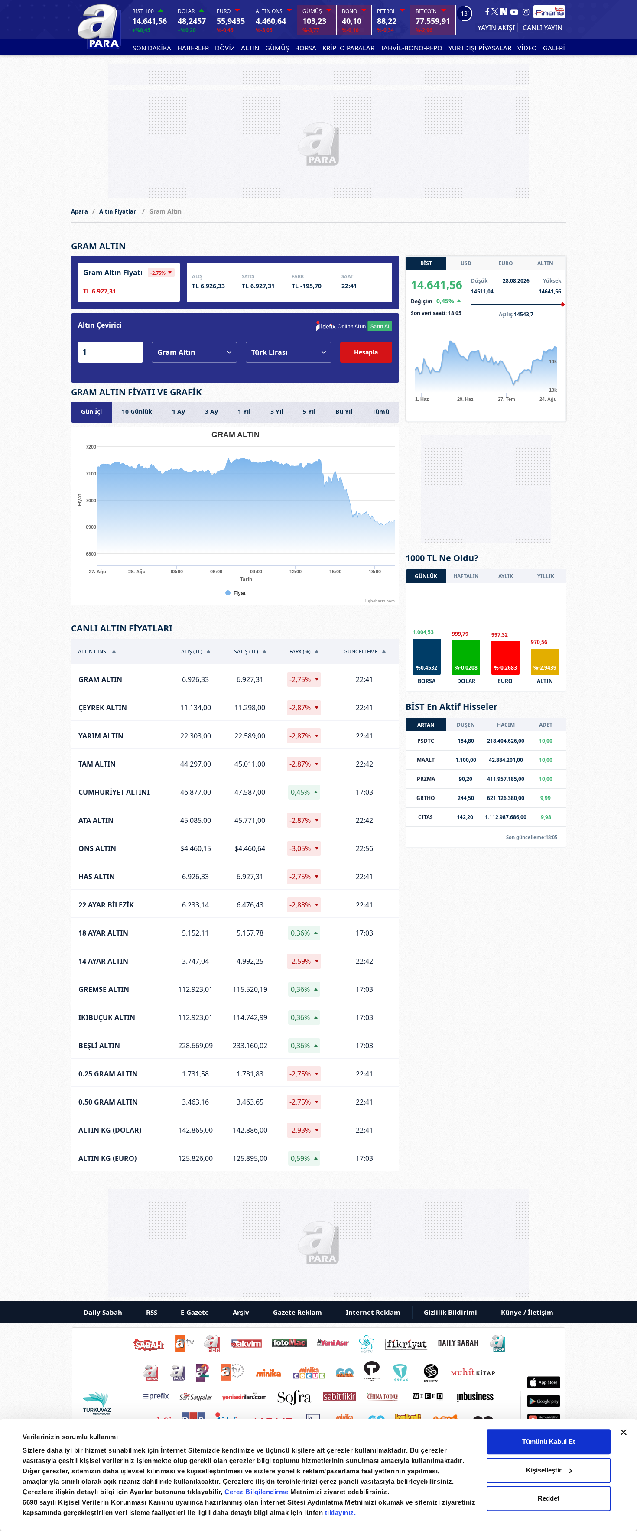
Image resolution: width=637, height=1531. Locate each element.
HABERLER (193, 47)
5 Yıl (309, 411)
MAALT (426, 760)
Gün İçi (91, 411)
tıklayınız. (340, 1512)
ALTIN (250, 47)
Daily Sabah (103, 1312)
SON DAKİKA (152, 47)
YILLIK (545, 576)
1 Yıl (244, 411)
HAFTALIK (465, 576)
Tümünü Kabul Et (548, 1441)
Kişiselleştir (544, 1470)
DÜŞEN (466, 724)
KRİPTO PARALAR (348, 47)
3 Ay (211, 411)
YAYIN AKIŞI (496, 27)
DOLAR (466, 681)
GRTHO (425, 798)
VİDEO (527, 47)
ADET (545, 724)
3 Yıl (276, 411)
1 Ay (178, 411)
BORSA (305, 47)
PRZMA (426, 779)
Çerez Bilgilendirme (257, 1491)
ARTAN (426, 724)
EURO (505, 263)
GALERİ (554, 47)
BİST (426, 263)
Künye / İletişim (527, 1312)
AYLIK (505, 576)
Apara (79, 211)
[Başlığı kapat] (624, 1432)
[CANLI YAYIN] (541, 27)
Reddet (548, 1498)
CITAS (425, 817)
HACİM (506, 724)
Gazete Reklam (297, 1312)
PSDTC (425, 740)
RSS (151, 1312)
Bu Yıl (343, 411)
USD (466, 263)
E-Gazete (195, 1312)
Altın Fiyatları (118, 211)
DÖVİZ (225, 47)
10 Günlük (137, 411)
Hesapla (366, 352)
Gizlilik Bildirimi (450, 1312)
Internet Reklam (373, 1312)
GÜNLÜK (426, 576)
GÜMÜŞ (277, 47)
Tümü (380, 411)
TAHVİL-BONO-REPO (411, 47)
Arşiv (241, 1312)
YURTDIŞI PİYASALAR (479, 47)
